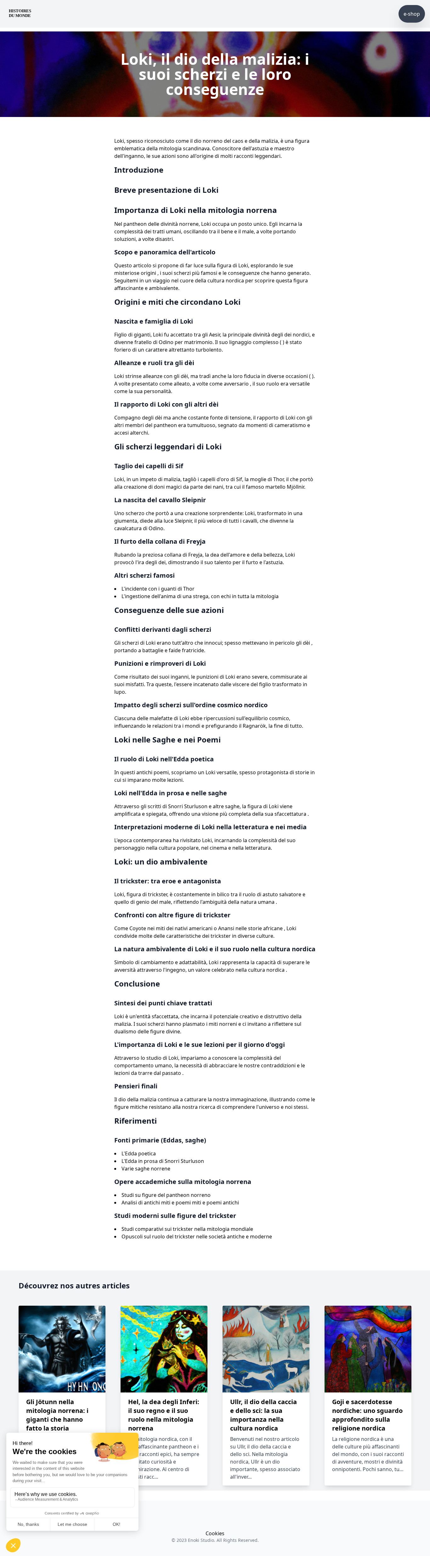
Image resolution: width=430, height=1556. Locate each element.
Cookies (215, 1533)
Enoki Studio (201, 1540)
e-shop (412, 13)
